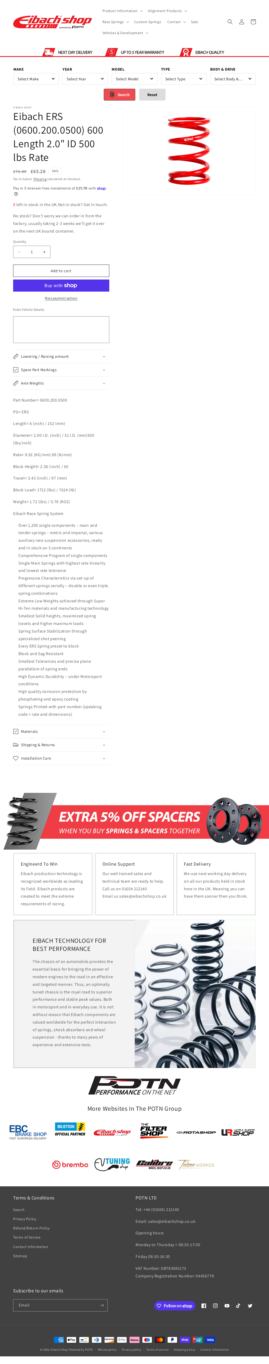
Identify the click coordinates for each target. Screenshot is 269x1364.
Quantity (19, 241)
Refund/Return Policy (31, 1228)
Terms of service (157, 1349)
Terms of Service (27, 1237)
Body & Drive (223, 69)
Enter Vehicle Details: (29, 309)
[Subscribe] (101, 1305)
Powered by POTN (81, 1349)
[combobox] (36, 79)
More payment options (61, 298)
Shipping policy (184, 1349)
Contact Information (30, 1246)
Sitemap (20, 1256)
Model (118, 69)
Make (18, 69)
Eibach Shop (59, 1349)
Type (165, 69)
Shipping (40, 179)
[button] (122, 10)
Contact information (214, 1349)
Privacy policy (131, 1349)
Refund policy (107, 1349)
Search (19, 1209)
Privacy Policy (24, 1218)
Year (67, 69)
